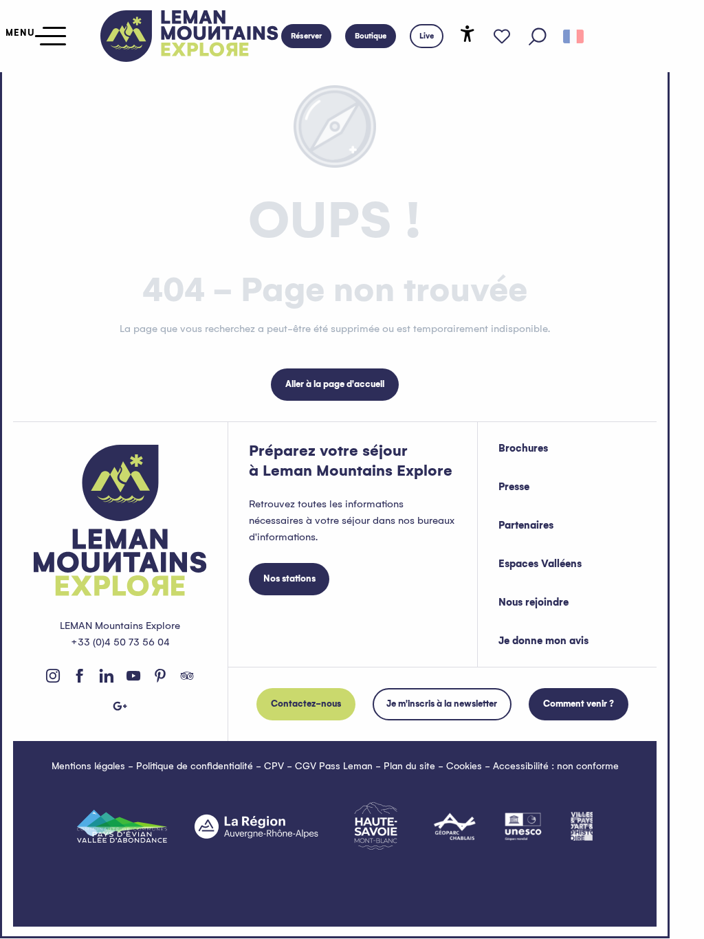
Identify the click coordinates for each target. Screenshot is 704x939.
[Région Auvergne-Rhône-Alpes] (256, 826)
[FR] (573, 36)
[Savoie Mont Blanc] (376, 826)
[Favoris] (502, 36)
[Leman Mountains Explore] (189, 36)
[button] (537, 36)
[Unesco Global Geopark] (523, 826)
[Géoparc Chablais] (454, 826)
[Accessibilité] (467, 33)
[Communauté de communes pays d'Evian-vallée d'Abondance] (122, 826)
